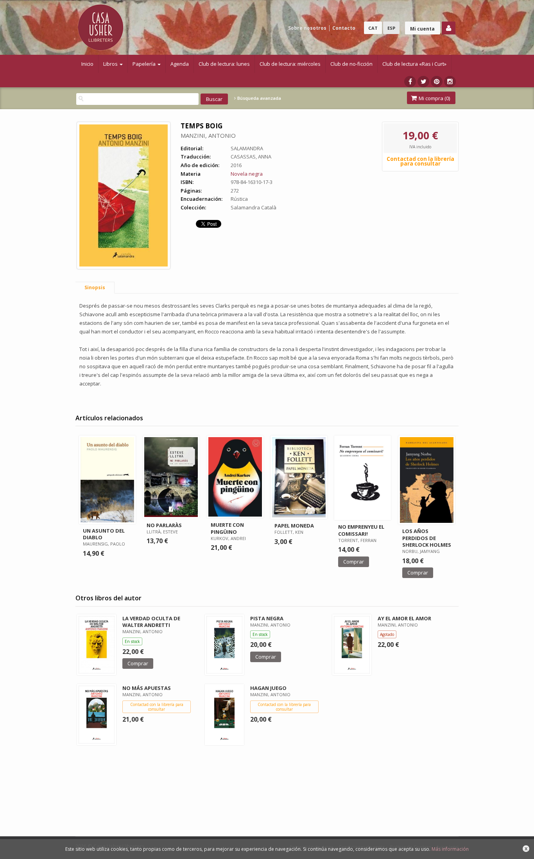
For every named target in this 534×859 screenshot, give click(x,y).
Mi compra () (434, 98)
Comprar (353, 561)
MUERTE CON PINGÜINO (227, 528)
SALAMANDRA (247, 148)
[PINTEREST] (437, 81)
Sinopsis (94, 287)
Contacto (343, 28)
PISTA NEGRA (266, 618)
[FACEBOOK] (410, 81)
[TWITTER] (423, 81)
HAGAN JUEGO (268, 688)
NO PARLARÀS (164, 525)
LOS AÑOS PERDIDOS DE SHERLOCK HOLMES (426, 538)
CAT (373, 28)
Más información (450, 849)
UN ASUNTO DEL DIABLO (104, 534)
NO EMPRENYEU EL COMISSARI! (361, 530)
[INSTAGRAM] (450, 81)
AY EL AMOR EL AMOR (404, 618)
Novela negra (247, 173)
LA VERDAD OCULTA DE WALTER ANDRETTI (151, 621)
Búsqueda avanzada (258, 98)
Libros (111, 63)
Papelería (145, 63)
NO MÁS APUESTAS (146, 688)
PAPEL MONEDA (294, 525)
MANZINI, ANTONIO (208, 135)
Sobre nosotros (307, 28)
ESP (391, 28)
